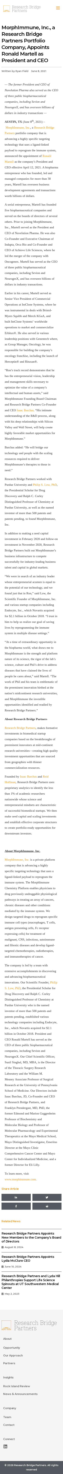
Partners (9, 1363)
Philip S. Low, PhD (45, 484)
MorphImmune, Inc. (18, 127)
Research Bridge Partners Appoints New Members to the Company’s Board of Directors (31, 1237)
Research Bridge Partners (20, 728)
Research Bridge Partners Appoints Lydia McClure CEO (28, 1259)
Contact (8, 1425)
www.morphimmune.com (20, 1179)
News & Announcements (20, 1394)
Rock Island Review (16, 1386)
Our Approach (13, 1355)
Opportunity (11, 1347)
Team (7, 1417)
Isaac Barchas (25, 410)
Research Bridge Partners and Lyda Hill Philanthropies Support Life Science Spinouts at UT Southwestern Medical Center (31, 1282)
